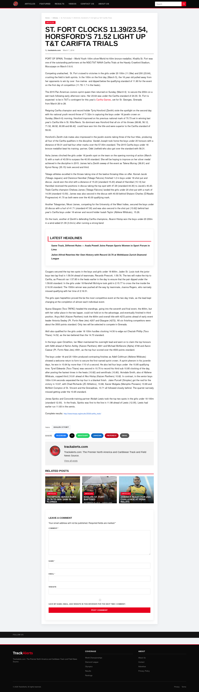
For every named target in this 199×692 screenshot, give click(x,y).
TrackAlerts (23, 687)
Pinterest (112, 436)
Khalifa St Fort (61, 427)
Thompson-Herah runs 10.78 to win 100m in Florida (61, 499)
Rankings (88, 675)
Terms (184, 687)
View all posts (71, 461)
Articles (30, 4)
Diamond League (91, 662)
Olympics (89, 666)
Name (52, 561)
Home (47, 18)
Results (59, 4)
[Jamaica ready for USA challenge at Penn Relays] (136, 489)
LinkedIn (97, 436)
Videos (72, 4)
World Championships (93, 657)
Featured (45, 4)
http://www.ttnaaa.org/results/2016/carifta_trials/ (82, 414)
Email (124, 436)
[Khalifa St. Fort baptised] (99, 489)
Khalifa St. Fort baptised (94, 498)
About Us (103, 4)
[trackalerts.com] (55, 451)
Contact (141, 662)
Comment (54, 528)
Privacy (177, 687)
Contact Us (87, 4)
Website (52, 587)
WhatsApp (83, 436)
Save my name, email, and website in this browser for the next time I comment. (87, 604)
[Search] (184, 4)
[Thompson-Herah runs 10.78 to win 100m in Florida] (62, 489)
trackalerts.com (54, 50)
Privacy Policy (144, 671)
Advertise (142, 666)
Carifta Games (103, 99)
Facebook (61, 436)
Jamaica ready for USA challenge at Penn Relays (136, 499)
